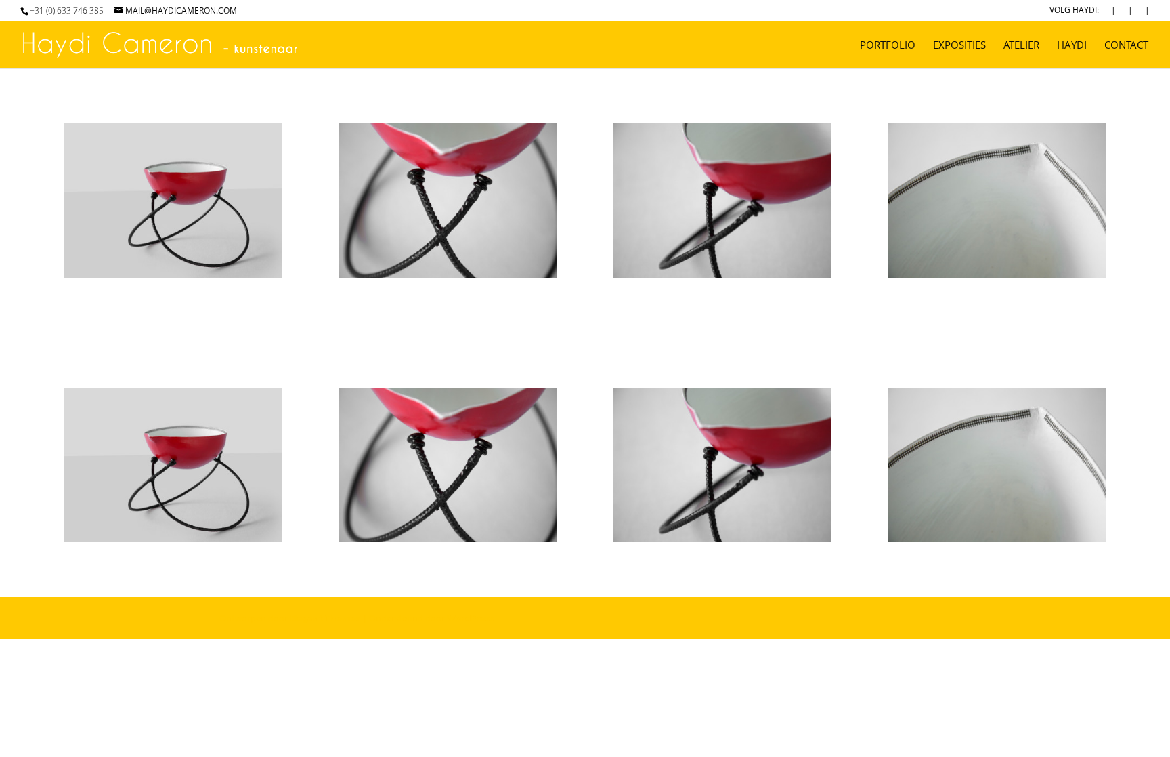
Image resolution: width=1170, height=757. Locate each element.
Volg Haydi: (1074, 11)
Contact (1126, 46)
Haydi (1072, 46)
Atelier (1021, 46)
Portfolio (887, 46)
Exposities (959, 46)
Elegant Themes (325, 618)
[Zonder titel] (173, 277)
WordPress (470, 618)
